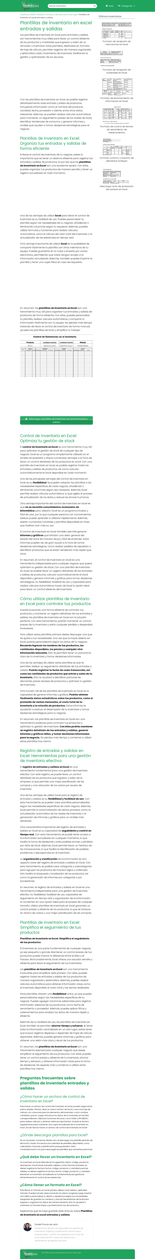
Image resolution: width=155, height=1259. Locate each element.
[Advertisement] (56, 78)
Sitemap (77, 1252)
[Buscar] (94, 6)
